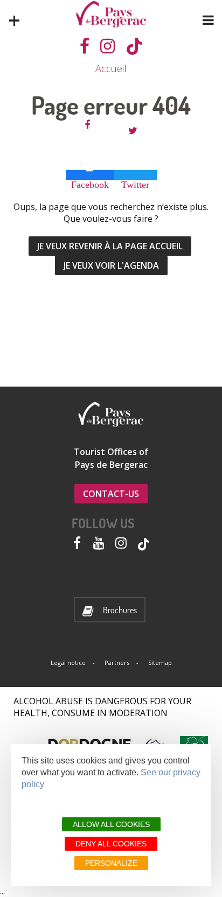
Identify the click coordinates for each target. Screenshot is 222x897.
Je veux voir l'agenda (111, 265)
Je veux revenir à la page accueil (110, 246)
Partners (117, 662)
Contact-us (111, 494)
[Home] (111, 14)
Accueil (111, 68)
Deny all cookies (111, 843)
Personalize (111, 863)
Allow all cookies (111, 824)
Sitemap (160, 662)
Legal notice (68, 662)
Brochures (120, 610)
